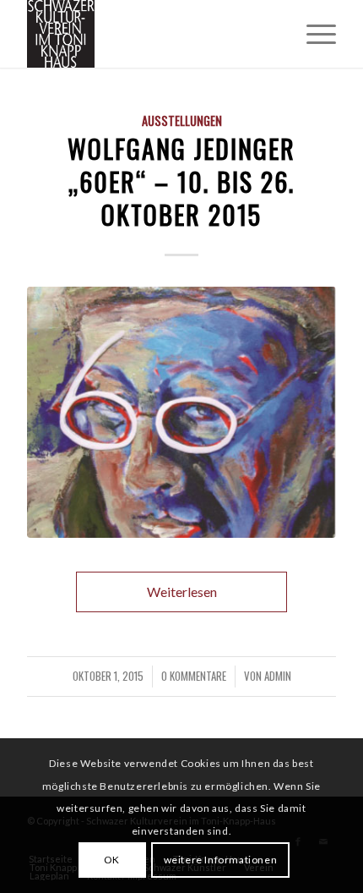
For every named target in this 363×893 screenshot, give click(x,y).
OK (112, 859)
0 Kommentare (193, 676)
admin (277, 676)
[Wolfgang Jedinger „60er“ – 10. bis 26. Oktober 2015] (181, 412)
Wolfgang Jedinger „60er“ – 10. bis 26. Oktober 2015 (181, 181)
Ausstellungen (182, 120)
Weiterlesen (182, 591)
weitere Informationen (221, 859)
